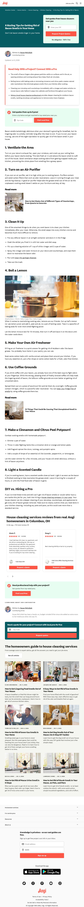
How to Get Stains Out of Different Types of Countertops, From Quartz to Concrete (49, 202)
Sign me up (42, 855)
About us (8, 825)
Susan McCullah (26, 53)
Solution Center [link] (10, 10)
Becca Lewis (9, 776)
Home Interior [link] (21, 10)
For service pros (10, 813)
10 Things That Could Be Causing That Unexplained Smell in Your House (51, 410)
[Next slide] (12, 576)
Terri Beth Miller (12, 728)
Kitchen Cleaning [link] (45, 10)
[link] (23, 550)
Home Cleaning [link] (33, 10)
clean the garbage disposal (25, 258)
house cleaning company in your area (57, 497)
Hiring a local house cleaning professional (26, 95)
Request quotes (42, 635)
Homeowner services (11, 808)
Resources (8, 819)
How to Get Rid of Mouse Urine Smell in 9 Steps (22, 781)
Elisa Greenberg (11, 685)
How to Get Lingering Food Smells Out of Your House (23, 690)
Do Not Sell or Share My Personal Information (42, 903)
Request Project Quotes (61, 34)
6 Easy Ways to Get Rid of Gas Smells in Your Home (60, 690)
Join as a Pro (70, 3)
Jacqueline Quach (50, 685)
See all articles (13, 655)
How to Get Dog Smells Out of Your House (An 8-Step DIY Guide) (58, 733)
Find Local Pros (43, 120)
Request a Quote (23, 567)
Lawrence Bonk (49, 776)
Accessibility (42, 900)
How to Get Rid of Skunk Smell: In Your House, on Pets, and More (60, 781)
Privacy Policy (47, 897)
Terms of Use (36, 897)
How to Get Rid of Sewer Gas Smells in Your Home (22, 733)
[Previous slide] (8, 576)
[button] (8, 576)
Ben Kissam (47, 728)
